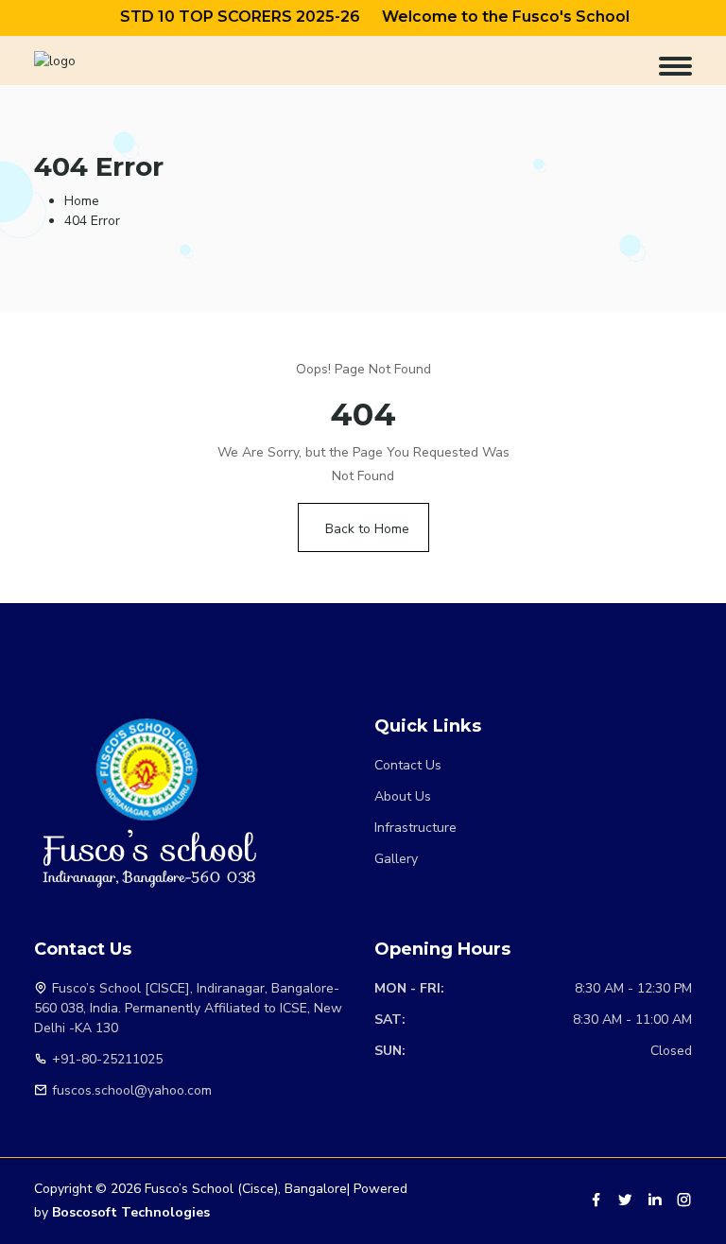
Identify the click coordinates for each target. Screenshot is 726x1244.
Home (81, 201)
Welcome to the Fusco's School (494, 17)
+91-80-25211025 (107, 1059)
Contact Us (407, 765)
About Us (402, 796)
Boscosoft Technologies (131, 1212)
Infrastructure (415, 828)
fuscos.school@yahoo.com (132, 1090)
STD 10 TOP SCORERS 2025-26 (229, 17)
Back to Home (367, 529)
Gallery (396, 859)
